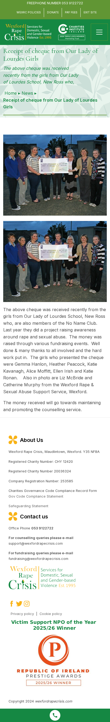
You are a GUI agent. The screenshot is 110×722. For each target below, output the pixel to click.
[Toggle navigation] (99, 32)
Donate (53, 12)
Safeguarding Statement (28, 506)
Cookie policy (51, 614)
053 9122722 (72, 3)
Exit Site (90, 12)
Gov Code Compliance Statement (36, 496)
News (27, 93)
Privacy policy (22, 614)
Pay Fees (71, 12)
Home (11, 93)
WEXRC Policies (29, 12)
